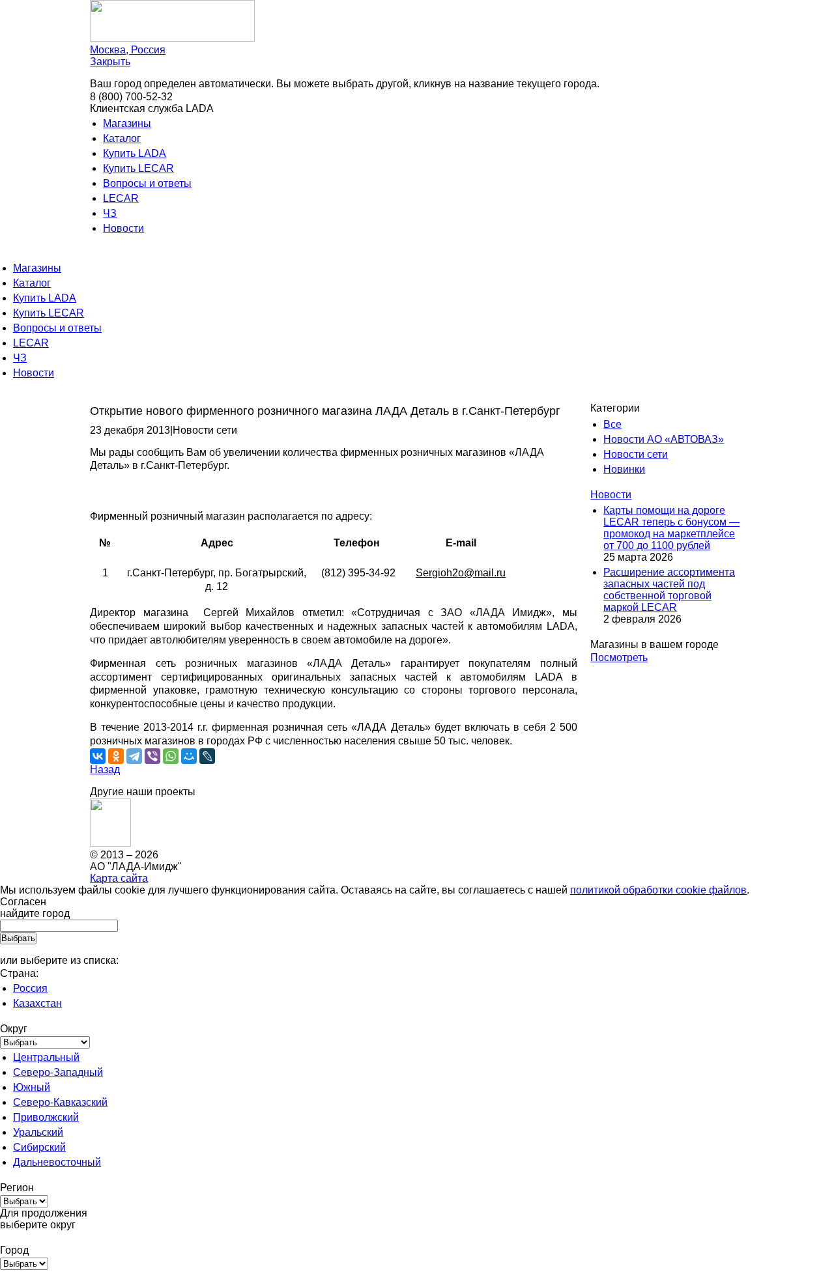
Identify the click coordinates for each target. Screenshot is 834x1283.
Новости (123, 228)
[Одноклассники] (116, 756)
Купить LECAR (138, 168)
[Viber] (152, 756)
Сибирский (39, 1147)
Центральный (46, 1057)
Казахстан (37, 1003)
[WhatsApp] (171, 756)
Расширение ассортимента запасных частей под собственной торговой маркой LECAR (669, 590)
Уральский (38, 1132)
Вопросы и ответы (147, 183)
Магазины (127, 123)
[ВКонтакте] (98, 756)
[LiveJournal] (207, 756)
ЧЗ (110, 213)
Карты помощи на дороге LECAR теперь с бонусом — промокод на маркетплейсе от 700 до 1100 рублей (671, 528)
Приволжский (46, 1117)
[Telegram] (134, 756)
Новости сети (635, 454)
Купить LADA (134, 153)
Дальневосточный (57, 1162)
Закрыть (110, 61)
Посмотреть (619, 657)
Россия (30, 988)
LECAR (121, 198)
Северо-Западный (58, 1072)
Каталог (122, 138)
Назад (105, 769)
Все (612, 424)
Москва (127, 49)
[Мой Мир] (189, 756)
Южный (31, 1087)
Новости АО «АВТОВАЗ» (663, 439)
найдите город (35, 913)
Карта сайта (119, 878)
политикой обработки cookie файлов (658, 889)
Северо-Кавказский (60, 1102)
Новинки (624, 469)
